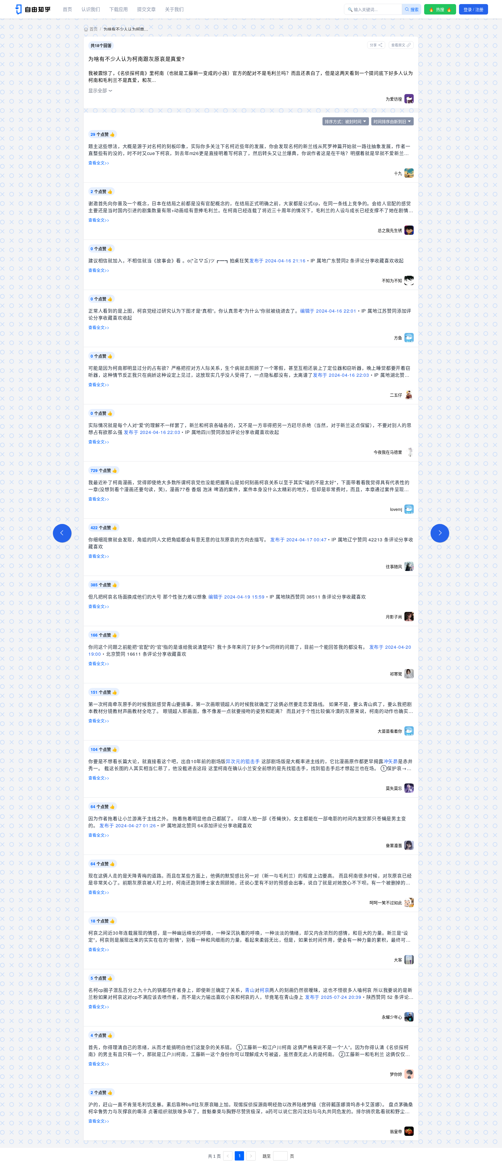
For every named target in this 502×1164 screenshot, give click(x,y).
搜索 (414, 9)
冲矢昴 (390, 761)
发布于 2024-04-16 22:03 (341, 375)
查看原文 (398, 44)
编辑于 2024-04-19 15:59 (236, 596)
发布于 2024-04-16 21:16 (277, 260)
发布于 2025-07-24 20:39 (333, 997)
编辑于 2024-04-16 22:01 (328, 310)
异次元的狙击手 (243, 761)
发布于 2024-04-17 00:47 (298, 539)
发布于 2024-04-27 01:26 (127, 825)
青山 (250, 990)
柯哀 (265, 990)
